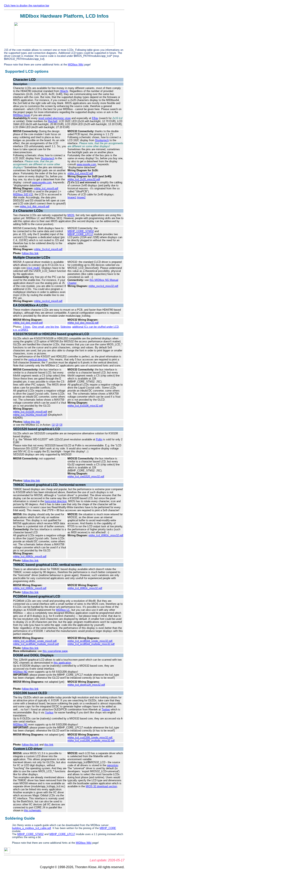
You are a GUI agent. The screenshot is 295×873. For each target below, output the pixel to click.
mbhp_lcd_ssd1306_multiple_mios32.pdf (91, 740)
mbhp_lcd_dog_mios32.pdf (83, 322)
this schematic (32, 810)
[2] (57, 424)
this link (48, 744)
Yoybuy (49, 712)
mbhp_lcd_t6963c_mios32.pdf (105, 535)
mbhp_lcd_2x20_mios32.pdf (83, 179)
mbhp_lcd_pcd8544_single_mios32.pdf (89, 641)
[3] (60, 424)
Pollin (99, 439)
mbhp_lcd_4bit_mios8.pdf (34, 206)
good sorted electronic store (54, 118)
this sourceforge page (55, 651)
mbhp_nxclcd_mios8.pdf (48, 301)
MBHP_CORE (108, 828)
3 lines (27, 326)
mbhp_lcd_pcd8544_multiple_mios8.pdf (36, 644)
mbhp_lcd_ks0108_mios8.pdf (30, 411)
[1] (53, 424)
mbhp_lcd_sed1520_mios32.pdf (85, 476)
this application (62, 662)
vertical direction (37, 359)
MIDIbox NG (20, 671)
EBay (95, 118)
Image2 (81, 197)
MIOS (70, 215)
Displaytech (47, 158)
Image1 (71, 197)
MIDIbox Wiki (75, 64)
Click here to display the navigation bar (26, 5)
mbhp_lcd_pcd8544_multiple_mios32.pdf (91, 644)
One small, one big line (45, 326)
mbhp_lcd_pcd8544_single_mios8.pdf (35, 641)
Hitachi (64, 91)
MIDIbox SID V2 (22, 194)
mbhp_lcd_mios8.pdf (46, 188)
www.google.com (42, 182)
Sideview (65, 326)
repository (112, 765)
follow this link (30, 253)
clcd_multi (33, 267)
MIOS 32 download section (101, 786)
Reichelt (52, 121)
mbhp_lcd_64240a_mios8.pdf (30, 414)
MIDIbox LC (63, 609)
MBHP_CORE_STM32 (80, 231)
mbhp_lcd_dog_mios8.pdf (28, 322)
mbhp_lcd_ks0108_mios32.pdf (85, 405)
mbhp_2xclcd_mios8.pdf (48, 249)
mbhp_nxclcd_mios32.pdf (103, 286)
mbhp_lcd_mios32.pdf (80, 173)
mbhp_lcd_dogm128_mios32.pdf (86, 684)
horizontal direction (56, 501)
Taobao (106, 709)
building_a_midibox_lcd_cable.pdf (31, 828)
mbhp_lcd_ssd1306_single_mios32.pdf (89, 737)
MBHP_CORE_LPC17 (80, 234)
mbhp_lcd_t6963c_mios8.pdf (29, 556)
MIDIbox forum (21, 115)
